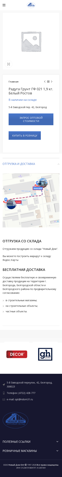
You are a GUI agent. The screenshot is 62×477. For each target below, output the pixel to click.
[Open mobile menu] (4, 5)
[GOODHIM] (45, 354)
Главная (13, 81)
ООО (13, 464)
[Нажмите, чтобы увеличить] (8, 64)
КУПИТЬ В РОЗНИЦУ (24, 135)
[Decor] (16, 354)
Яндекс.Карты (10, 260)
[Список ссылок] (31, 384)
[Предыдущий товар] (44, 81)
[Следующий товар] (51, 81)
